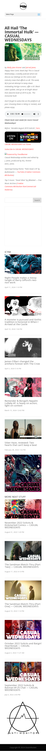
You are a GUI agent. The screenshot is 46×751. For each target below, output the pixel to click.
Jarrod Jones (31, 67)
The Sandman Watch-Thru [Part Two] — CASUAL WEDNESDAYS (22, 565)
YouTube (20, 172)
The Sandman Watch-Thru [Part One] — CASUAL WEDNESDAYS (22, 605)
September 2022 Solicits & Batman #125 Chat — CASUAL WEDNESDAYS (21, 688)
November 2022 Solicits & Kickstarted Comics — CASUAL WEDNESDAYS (21, 525)
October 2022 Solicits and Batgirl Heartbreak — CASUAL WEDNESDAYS (23, 646)
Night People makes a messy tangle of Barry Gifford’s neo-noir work (21, 280)
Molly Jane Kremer (14, 67)
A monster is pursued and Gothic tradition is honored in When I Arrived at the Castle (23, 322)
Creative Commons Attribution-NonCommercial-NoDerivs (20, 186)
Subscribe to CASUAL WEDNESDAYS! (19, 149)
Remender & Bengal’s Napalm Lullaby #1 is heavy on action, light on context (21, 403)
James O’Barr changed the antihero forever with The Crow (22, 362)
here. (38, 128)
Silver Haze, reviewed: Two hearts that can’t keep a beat (21, 444)
